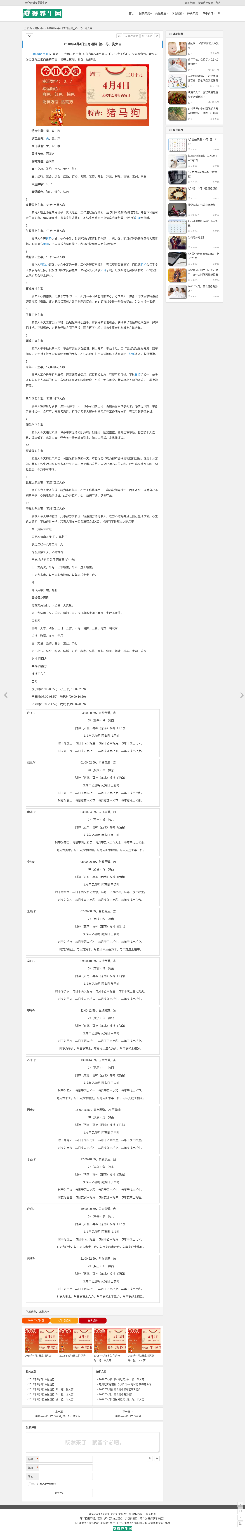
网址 (30, 1476)
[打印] (119, 35)
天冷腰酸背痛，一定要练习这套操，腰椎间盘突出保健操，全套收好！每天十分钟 (203, 80)
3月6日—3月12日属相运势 (203, 188)
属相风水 (39, 28)
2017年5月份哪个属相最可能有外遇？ (120, 1389)
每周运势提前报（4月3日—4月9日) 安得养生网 (125, 1384)
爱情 (138, 374)
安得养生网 (124, 1513)
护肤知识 (192, 13)
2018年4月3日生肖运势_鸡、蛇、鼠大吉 (51, 1389)
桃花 (56, 367)
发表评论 (132, 35)
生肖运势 (93, 1320)
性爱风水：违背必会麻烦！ (203, 204)
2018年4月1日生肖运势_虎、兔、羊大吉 (51, 1399)
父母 (103, 270)
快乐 (132, 354)
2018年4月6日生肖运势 (72, 1355)
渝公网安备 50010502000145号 (152, 1522)
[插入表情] (149, 1458)
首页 (29, 28)
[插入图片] (157, 1458)
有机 (143, 264)
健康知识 (144, 13)
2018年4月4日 (41, 53)
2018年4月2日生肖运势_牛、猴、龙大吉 (51, 1394)
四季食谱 (207, 13)
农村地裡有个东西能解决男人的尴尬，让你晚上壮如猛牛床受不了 (203, 113)
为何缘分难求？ (196, 237)
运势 (49, 238)
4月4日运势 (64, 1320)
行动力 (44, 264)
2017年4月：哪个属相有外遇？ (116, 1394)
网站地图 (151, 1513)
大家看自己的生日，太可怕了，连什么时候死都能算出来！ (203, 275)
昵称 (33, 1459)
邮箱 (33, 1468)
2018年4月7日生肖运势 (38, 1355)
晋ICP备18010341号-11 (102, 1522)
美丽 (46, 244)
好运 (138, 218)
